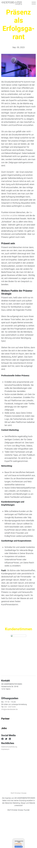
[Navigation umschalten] (34, 3)
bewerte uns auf (18, 846)
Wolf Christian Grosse (18, 793)
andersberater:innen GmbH (19, 841)
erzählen (14, 215)
